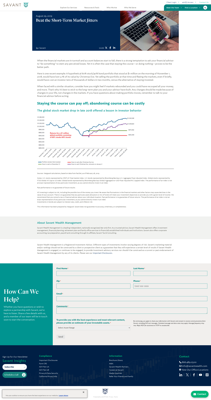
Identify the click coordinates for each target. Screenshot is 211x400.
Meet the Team (172, 7)
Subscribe (9, 367)
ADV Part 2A (44, 367)
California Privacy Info (48, 376)
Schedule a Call (11, 374)
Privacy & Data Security (48, 373)
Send (60, 336)
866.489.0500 (188, 362)
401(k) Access (187, 2)
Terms (116, 397)
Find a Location (191, 7)
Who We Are (112, 7)
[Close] (83, 392)
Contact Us (204, 2)
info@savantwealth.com (194, 366)
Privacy (111, 397)
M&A (111, 363)
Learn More (63, 396)
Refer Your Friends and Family (121, 376)
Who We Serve (130, 7)
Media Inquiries (115, 373)
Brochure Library (116, 360)
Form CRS (43, 363)
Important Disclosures (102, 253)
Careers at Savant (116, 370)
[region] (44, 393)
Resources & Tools (91, 7)
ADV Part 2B (44, 370)
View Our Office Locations (194, 369)
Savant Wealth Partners (118, 367)
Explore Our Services (68, 7)
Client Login (171, 2)
